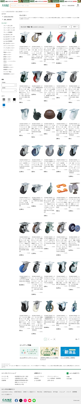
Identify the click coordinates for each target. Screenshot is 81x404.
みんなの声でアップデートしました (28, 357)
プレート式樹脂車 (7, 32)
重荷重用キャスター (8, 67)
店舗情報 (4, 380)
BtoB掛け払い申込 (19, 384)
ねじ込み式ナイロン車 (9, 39)
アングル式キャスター (9, 48)
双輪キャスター (7, 52)
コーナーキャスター (8, 50)
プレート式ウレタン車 (9, 27)
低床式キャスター (7, 65)
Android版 (69, 378)
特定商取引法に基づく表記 (21, 376)
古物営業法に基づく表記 (21, 378)
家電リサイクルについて (21, 382)
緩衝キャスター (7, 59)
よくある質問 (37, 380)
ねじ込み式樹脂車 (7, 41)
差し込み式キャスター (9, 43)
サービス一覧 (5, 376)
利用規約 (36, 378)
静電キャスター (7, 56)
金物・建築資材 (19, 11)
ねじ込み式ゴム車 (7, 34)
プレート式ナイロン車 (9, 30)
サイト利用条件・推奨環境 (54, 378)
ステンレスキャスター (9, 45)
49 (54, 339)
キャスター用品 (7, 71)
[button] (58, 5)
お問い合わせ (50, 380)
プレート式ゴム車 (7, 25)
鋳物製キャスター (7, 69)
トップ (3, 11)
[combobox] (32, 6)
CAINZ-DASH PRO (10, 11)
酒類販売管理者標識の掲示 (21, 380)
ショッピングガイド (39, 376)
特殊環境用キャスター (9, 74)
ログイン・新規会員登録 (68, 5)
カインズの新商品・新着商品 (68, 357)
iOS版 (68, 376)
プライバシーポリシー (52, 376)
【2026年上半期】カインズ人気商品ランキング (49, 358)
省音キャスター (7, 54)
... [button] (51, 339)
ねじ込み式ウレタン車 (9, 36)
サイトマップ (5, 378)
